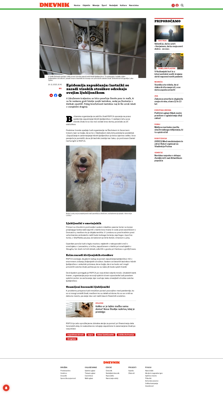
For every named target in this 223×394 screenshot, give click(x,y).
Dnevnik (109, 371)
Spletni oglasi (90, 371)
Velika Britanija (126, 334)
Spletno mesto (151, 376)
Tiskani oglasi (90, 373)
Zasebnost (149, 386)
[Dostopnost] (173, 5)
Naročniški (149, 371)
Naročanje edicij (112, 378)
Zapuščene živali (75, 334)
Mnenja (96, 5)
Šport (104, 5)
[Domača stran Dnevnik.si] (53, 5)
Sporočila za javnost (68, 378)
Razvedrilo (110, 376)
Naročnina (134, 5)
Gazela (131, 371)
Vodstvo (63, 373)
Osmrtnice (89, 376)
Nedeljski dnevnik (112, 373)
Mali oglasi (89, 378)
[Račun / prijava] (178, 5)
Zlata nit (131, 373)
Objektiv (86, 5)
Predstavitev (65, 371)
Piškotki (148, 378)
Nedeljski (113, 5)
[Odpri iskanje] (182, 5)
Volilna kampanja (151, 383)
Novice (77, 5)
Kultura (123, 5)
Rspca (90, 334)
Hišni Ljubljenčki (105, 334)
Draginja (71, 339)
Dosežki (63, 376)
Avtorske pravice (151, 381)
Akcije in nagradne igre (154, 373)
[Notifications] (6, 388)
